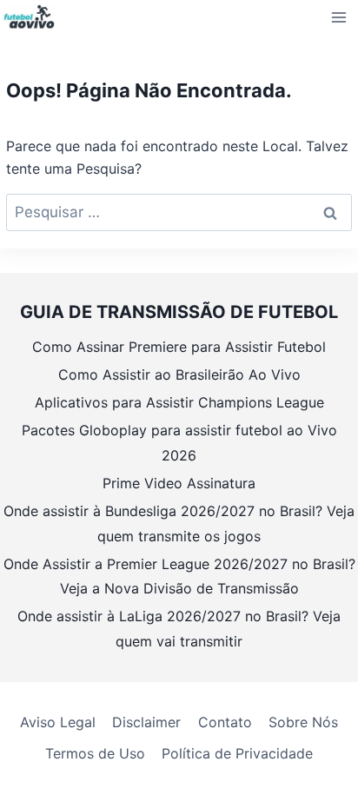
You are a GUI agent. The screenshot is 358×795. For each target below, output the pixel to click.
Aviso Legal (58, 722)
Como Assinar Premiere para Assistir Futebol (179, 346)
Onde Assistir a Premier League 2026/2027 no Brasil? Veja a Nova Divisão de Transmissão (179, 576)
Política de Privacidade (237, 753)
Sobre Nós (303, 722)
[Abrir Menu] (339, 16)
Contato (225, 722)
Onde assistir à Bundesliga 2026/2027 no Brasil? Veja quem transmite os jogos (179, 523)
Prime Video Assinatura (179, 483)
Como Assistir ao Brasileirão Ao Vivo (179, 374)
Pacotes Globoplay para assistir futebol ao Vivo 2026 (179, 442)
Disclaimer (146, 722)
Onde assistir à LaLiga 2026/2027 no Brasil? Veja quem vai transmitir (179, 628)
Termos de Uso (95, 753)
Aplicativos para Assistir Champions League (179, 402)
